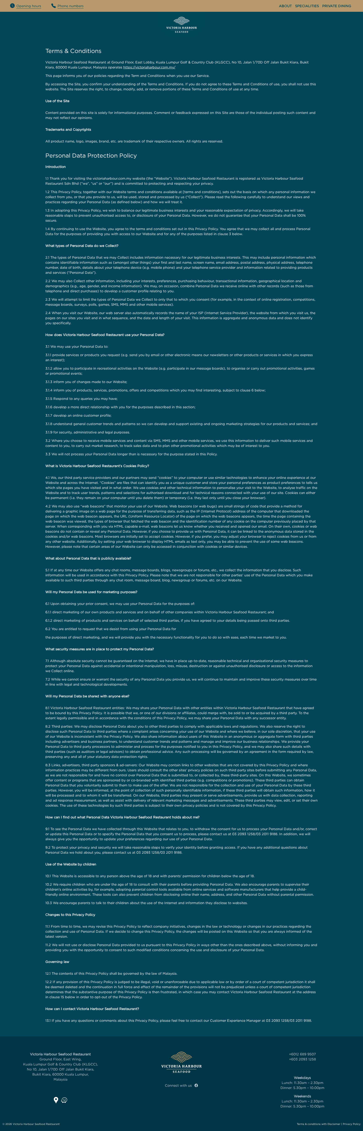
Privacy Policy (351, 1124)
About (285, 6)
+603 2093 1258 (302, 1059)
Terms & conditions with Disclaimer (318, 1124)
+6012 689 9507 (302, 1054)
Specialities (307, 6)
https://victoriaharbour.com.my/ (149, 67)
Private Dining (336, 6)
